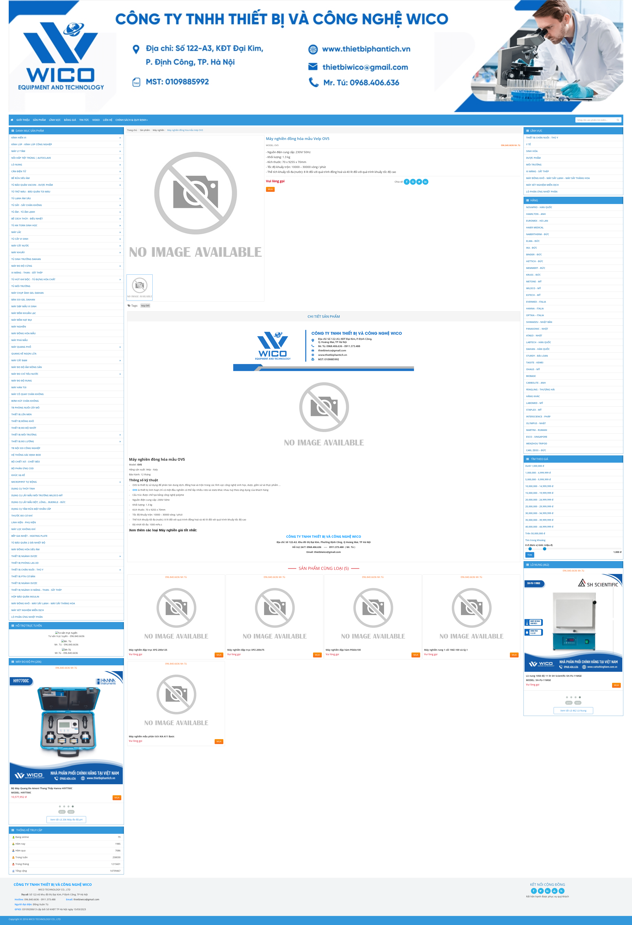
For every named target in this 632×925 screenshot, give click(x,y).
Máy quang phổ (21, 346)
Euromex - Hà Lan (537, 220)
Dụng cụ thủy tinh (23, 488)
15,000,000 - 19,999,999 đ (539, 492)
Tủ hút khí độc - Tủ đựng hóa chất (33, 279)
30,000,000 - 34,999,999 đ (539, 513)
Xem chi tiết (215, 645)
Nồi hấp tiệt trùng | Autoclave (31, 157)
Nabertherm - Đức (537, 234)
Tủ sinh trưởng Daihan (26, 259)
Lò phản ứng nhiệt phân (27, 616)
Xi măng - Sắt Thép (537, 171)
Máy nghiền (18, 326)
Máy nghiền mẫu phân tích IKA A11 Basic (151, 736)
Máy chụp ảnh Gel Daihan (27, 292)
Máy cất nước (20, 245)
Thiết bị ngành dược (24, 556)
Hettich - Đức (534, 261)
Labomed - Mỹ (534, 403)
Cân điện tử (18, 171)
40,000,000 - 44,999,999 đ (539, 526)
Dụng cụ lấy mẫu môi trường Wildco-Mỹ (37, 495)
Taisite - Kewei (534, 362)
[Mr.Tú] (66, 649)
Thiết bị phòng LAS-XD (25, 562)
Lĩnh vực (55, 120)
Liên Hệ (107, 120)
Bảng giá (70, 120)
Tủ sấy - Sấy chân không (26, 205)
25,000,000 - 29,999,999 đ (539, 506)
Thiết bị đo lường (22, 441)
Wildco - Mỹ (533, 288)
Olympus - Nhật (536, 423)
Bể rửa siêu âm (20, 178)
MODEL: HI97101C (21, 792)
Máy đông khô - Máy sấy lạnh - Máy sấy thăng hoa (43, 603)
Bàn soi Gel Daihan (23, 299)
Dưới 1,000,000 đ (534, 465)
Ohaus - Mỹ (533, 369)
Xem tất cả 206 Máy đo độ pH (66, 819)
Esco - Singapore (536, 436)
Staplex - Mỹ (533, 409)
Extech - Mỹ (533, 295)
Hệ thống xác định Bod (26, 454)
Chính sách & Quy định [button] (131, 120)
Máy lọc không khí (23, 529)
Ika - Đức (531, 247)
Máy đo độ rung (21, 380)
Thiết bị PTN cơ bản (23, 576)
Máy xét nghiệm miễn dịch (27, 610)
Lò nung (16, 164)
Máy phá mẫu (19, 340)
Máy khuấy (18, 252)
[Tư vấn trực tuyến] (66, 632)
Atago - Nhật (534, 335)
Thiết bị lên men (21, 414)
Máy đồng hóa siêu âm (25, 549)
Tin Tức (84, 120)
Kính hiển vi (18, 137)
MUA (270, 189)
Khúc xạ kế (18, 475)
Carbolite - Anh (536, 382)
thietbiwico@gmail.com (86, 899)
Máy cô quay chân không (27, 394)
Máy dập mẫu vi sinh (24, 306)
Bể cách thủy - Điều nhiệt (27, 218)
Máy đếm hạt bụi (21, 319)
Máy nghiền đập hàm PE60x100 (343, 649)
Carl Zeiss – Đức (536, 450)
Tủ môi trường (20, 286)
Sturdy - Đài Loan (537, 355)
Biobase (531, 376)
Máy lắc (16, 232)
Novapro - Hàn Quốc (539, 207)
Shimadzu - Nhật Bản (539, 322)
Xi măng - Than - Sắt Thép (27, 272)
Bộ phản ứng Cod (22, 468)
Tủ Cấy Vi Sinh (19, 238)
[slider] (530, 548)
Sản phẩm (39, 120)
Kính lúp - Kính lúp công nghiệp (31, 144)
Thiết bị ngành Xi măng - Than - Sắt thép (36, 589)
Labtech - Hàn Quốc (538, 342)
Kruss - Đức (533, 274)
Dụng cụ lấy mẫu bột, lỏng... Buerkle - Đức (38, 502)
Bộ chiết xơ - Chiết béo (25, 461)
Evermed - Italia (536, 301)
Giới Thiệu (23, 120)
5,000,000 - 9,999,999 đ (538, 479)
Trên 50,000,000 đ (535, 533)
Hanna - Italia (535, 308)
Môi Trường (533, 164)
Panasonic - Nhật (537, 328)
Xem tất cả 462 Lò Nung (573, 710)
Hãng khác (533, 396)
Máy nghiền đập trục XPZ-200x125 (148, 649)
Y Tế (528, 144)
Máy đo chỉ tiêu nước (24, 373)
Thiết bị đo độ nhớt (23, 427)
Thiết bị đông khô (22, 421)
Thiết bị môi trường (24, 434)
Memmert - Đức (535, 268)
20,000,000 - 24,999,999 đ (539, 499)
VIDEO (96, 120)
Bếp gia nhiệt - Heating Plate (29, 535)
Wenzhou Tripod (536, 443)
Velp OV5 (145, 305)
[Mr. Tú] (66, 641)
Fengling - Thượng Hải (540, 389)
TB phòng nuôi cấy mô (25, 407)
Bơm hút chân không (25, 400)
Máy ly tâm (18, 151)
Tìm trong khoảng (535, 540)
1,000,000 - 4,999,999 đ (538, 472)
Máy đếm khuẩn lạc (23, 313)
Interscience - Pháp (538, 416)
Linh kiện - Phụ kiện (23, 522)
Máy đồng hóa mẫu (23, 333)
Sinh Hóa (532, 151)
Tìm (529, 554)
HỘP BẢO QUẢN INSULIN (25, 596)
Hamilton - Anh (536, 214)
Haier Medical (535, 227)
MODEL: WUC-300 (536, 680)
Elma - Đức (533, 241)
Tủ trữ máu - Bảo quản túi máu (30, 191)
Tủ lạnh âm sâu (21, 198)
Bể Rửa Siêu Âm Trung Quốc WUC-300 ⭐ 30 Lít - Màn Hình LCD (561, 675)
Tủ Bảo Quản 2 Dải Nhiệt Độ (28, 542)
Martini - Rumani (536, 430)
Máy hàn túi (18, 387)
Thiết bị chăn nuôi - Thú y (27, 569)
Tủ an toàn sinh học (24, 225)
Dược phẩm (533, 157)
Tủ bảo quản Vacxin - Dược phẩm (32, 184)
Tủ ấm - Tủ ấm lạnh (23, 211)
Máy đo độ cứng (21, 265)
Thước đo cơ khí (21, 515)
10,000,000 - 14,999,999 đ (539, 486)
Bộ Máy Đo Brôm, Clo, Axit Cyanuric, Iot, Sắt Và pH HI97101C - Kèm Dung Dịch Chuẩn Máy (61, 788)
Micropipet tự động (24, 481)
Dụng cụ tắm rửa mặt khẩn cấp (31, 508)
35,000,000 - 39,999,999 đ (539, 519)
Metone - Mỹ (533, 281)
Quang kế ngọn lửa (23, 353)
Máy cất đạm (19, 360)
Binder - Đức (534, 254)
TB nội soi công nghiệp (25, 448)
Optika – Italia (535, 315)
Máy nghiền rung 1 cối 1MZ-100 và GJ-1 (446, 649)
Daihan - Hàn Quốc (538, 349)
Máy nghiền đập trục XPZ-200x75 (245, 649)
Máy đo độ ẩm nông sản (26, 367)
